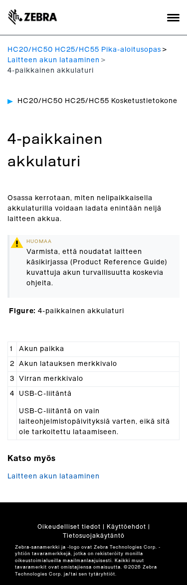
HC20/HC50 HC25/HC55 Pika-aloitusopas (84, 49)
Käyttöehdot (126, 527)
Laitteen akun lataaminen (53, 60)
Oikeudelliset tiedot (69, 527)
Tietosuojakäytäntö (94, 536)
